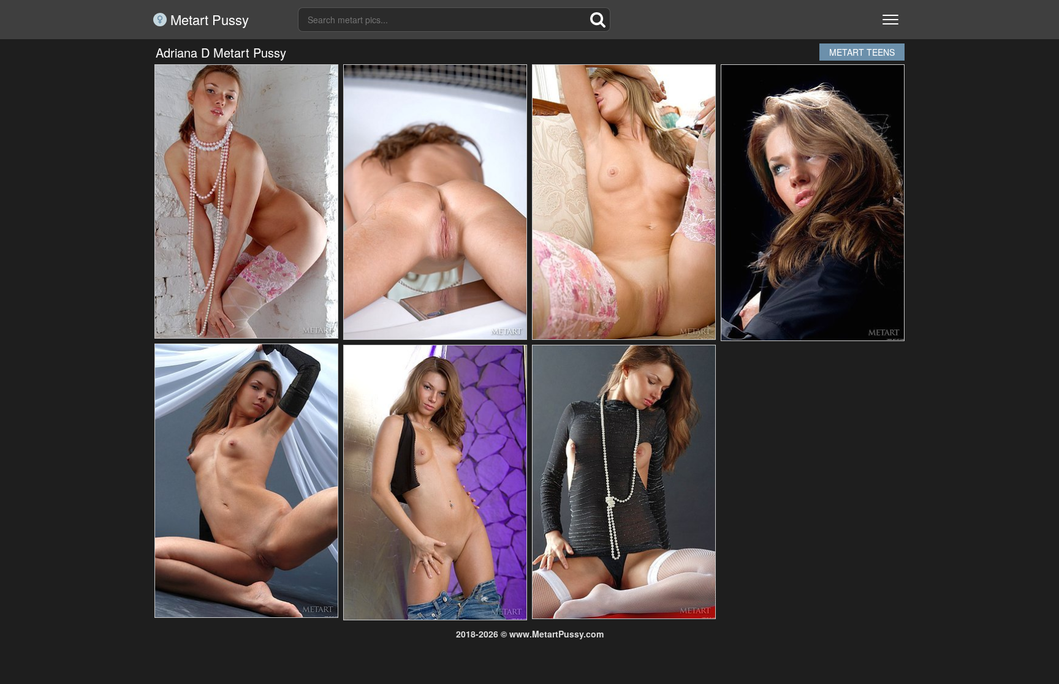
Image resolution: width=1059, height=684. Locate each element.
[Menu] (890, 19)
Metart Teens (862, 52)
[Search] (598, 19)
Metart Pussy (208, 19)
